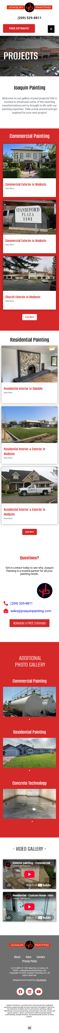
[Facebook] (20, 991)
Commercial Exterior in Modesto (25, 184)
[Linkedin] (29, 991)
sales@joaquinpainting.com (33, 970)
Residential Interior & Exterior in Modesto (24, 451)
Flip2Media (41, 980)
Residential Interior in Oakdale (23, 388)
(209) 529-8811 (30, 18)
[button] (6, 701)
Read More (9, 189)
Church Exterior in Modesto (22, 296)
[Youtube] (38, 991)
